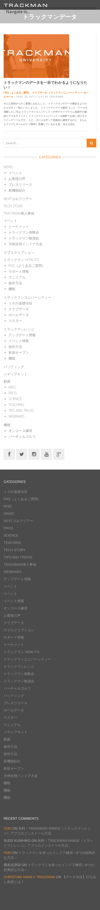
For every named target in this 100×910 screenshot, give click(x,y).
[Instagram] (34, 454)
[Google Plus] (58, 454)
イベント (15, 172)
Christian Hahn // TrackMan (29, 877)
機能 (11, 288)
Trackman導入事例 (19, 213)
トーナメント (18, 226)
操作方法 (15, 283)
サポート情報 (18, 271)
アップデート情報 (22, 335)
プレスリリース (20, 184)
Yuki (7, 828)
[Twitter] (21, 454)
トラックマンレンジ (19, 329)
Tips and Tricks (21, 410)
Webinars (16, 416)
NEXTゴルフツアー (18, 198)
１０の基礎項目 (20, 303)
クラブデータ (39, 92)
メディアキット (15, 374)
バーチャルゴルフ (22, 436)
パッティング (14, 366)
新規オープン (18, 352)
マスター (15, 320)
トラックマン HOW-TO (21, 259)
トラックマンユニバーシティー (65, 92)
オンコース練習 (20, 430)
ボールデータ (18, 314)
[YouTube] (46, 454)
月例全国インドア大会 (25, 244)
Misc (12, 387)
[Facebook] (9, 454)
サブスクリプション (19, 252)
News (8, 167)
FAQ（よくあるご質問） (17, 92)
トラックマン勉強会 (23, 238)
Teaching (16, 404)
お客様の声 (16, 178)
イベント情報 (18, 340)
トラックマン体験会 (23, 232)
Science (15, 398)
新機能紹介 (16, 190)
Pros (12, 393)
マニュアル (16, 277)
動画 (7, 381)
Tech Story (13, 206)
